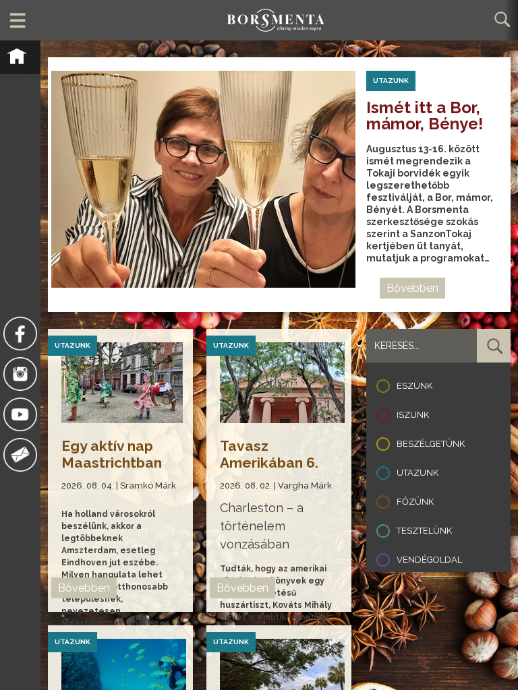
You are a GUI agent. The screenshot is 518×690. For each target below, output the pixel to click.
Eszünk (414, 386)
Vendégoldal (429, 560)
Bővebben (412, 288)
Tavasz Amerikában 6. (269, 454)
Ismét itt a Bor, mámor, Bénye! (426, 115)
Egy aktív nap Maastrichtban (111, 454)
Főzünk (415, 502)
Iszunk (413, 415)
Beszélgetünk (431, 444)
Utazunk (417, 473)
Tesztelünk (424, 531)
